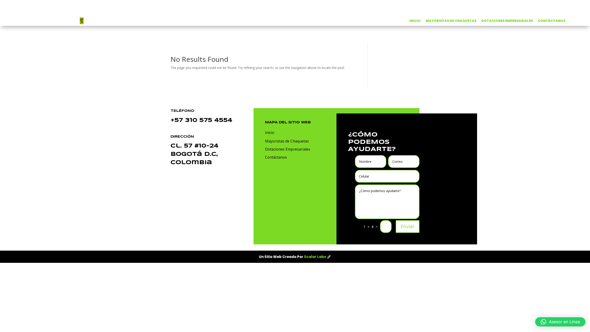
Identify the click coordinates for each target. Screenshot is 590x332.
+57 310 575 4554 (201, 120)
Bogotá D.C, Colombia (194, 154)
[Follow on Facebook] (275, 172)
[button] (560, 321)
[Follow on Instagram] (285, 172)
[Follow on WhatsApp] (266, 172)
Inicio (269, 132)
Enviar (407, 226)
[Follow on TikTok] (294, 172)
